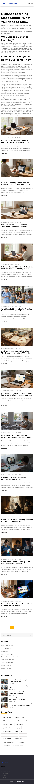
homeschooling (7, 731)
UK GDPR (3, 777)
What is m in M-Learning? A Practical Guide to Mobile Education (16, 310)
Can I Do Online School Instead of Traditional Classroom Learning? (15, 226)
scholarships (21, 742)
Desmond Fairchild (8, 138)
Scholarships (6, 668)
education (17, 720)
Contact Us (4, 775)
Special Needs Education (9, 656)
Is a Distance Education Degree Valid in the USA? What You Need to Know (16, 394)
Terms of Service (6, 771)
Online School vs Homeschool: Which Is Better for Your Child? (16, 605)
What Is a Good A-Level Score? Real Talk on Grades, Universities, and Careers (20, 704)
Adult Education (7, 645)
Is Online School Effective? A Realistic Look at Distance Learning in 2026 (17, 268)
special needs (6, 728)
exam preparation (7, 724)
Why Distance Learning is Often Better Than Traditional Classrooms (16, 436)
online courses (18, 731)
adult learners (6, 735)
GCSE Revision (6, 648)
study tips (22, 735)
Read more (4, 153)
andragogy (17, 728)
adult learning (27, 720)
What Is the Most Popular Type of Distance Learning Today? (15, 563)
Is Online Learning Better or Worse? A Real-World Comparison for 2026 (16, 183)
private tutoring (7, 738)
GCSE (15, 735)
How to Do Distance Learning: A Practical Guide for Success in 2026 (16, 141)
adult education (7, 717)
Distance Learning (7, 654)
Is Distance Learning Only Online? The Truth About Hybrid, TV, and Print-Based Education (15, 352)
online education (18, 738)
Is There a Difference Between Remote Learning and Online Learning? (20, 698)
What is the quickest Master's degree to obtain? (20, 686)
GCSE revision (19, 724)
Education (5, 651)
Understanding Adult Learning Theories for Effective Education (20, 680)
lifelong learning (7, 720)
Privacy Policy (5, 773)
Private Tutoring (7, 662)
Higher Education (7, 671)
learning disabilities (18, 745)
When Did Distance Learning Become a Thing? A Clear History (17, 520)
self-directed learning (8, 742)
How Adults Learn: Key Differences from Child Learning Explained (20, 692)
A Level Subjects (7, 665)
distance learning (19, 717)
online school (6, 745)
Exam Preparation (7, 659)
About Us (3, 769)
